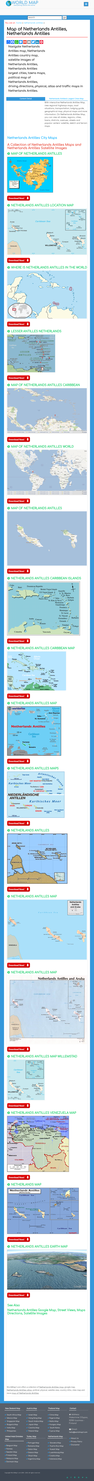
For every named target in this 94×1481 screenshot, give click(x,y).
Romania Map (33, 1446)
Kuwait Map (54, 1449)
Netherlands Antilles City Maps (32, 138)
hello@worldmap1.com (78, 1432)
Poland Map (33, 1431)
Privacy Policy (76, 1441)
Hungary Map (55, 1424)
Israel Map (32, 1415)
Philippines (11, 1431)
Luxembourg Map (56, 1452)
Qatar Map (32, 1449)
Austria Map (32, 1408)
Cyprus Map (54, 1431)
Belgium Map (11, 1445)
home (19, 23)
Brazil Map (32, 1456)
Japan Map (33, 1424)
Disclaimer (75, 1445)
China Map (53, 1415)
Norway (9, 1449)
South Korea (55, 1428)
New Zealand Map (12, 1408)
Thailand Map (54, 1408)
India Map (11, 1428)
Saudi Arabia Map (35, 1421)
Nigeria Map (54, 1418)
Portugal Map (33, 1443)
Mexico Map (12, 1418)
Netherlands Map (55, 1436)
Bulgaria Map (12, 1424)
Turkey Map (31, 1436)
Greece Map (33, 1452)
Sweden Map (11, 1452)
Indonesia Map (55, 1459)
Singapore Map (13, 1421)
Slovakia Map (55, 1443)
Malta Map (53, 1421)
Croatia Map (54, 1456)
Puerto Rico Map (57, 1446)
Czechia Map (33, 1428)
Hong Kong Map (35, 1418)
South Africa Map (14, 1415)
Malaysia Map (12, 1458)
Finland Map (11, 1455)
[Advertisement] (68, 62)
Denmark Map (12, 1462)
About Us (75, 1438)
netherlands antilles (33, 23)
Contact (73, 1408)
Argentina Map (34, 1459)
